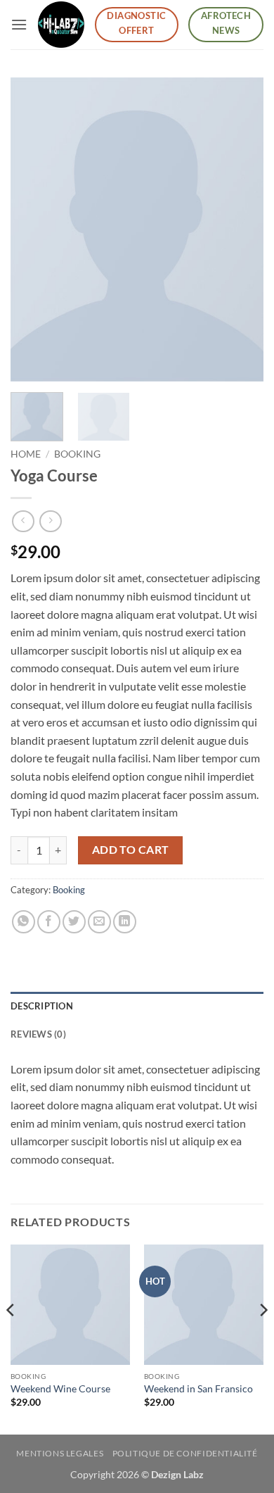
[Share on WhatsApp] (23, 921)
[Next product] (23, 521)
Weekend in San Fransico (198, 1388)
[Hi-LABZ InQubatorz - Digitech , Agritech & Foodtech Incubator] (61, 24)
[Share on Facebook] (48, 921)
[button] (19, 24)
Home (26, 454)
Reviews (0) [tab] (38, 1034)
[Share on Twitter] (74, 921)
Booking (77, 454)
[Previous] (33, 229)
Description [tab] (42, 1006)
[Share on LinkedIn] (124, 921)
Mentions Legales (59, 1453)
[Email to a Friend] (99, 921)
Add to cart (130, 849)
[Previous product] (50, 521)
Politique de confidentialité (185, 1453)
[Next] (241, 229)
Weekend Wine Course (60, 1388)
